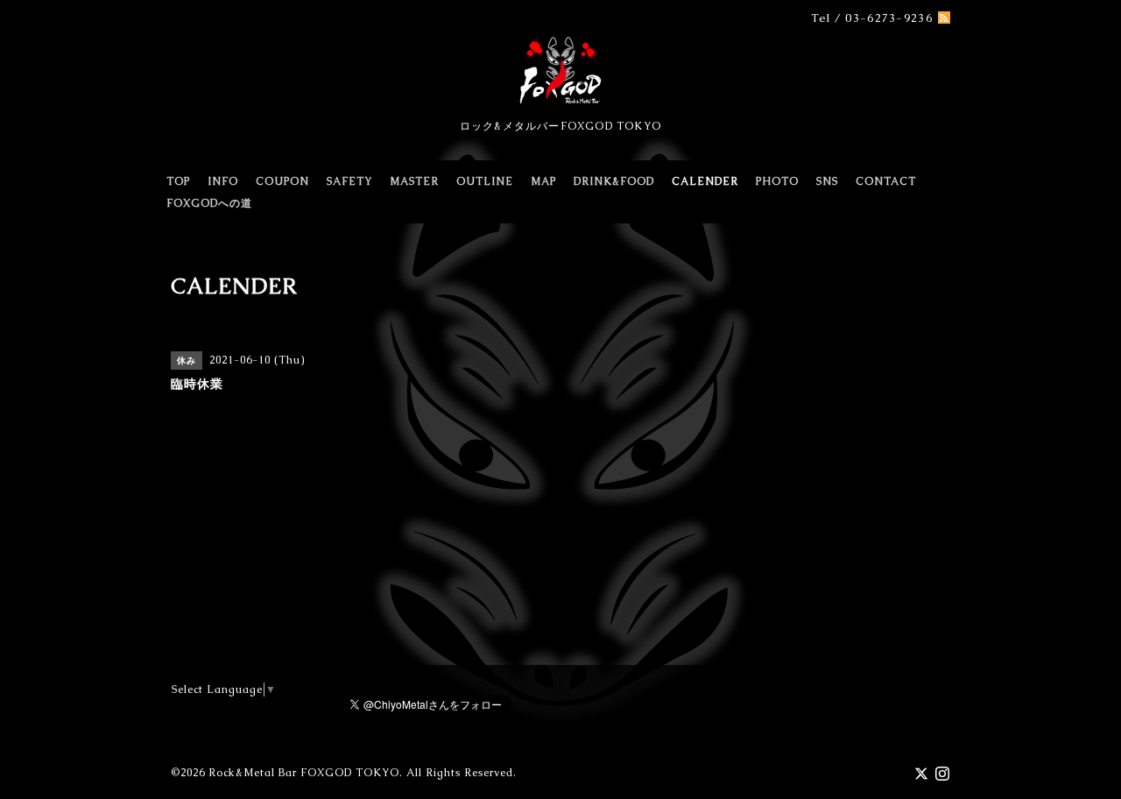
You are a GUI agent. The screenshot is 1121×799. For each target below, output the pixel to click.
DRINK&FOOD (614, 181)
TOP (178, 181)
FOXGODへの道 (209, 203)
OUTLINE (484, 181)
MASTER (414, 181)
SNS (827, 181)
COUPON (282, 181)
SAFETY (349, 181)
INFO (223, 181)
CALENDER (705, 181)
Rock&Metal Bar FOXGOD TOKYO (303, 773)
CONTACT (886, 181)
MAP (543, 181)
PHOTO (777, 181)
